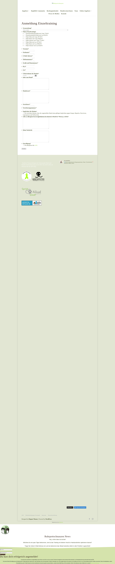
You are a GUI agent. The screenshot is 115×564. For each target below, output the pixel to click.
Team (76, 11)
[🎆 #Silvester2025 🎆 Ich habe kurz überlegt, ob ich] (63, 503)
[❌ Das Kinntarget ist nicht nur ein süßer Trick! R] (63, 325)
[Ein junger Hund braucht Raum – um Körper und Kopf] (63, 492)
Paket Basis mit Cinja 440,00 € (34, 38)
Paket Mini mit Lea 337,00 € (33, 42)
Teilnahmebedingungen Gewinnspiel (32, 515)
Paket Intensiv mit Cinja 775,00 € (35, 40)
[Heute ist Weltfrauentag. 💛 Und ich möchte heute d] (89, 487)
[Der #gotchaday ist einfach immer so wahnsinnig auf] (72, 503)
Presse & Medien (54, 13)
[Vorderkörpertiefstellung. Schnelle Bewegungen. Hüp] (81, 492)
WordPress (48, 519)
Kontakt (63, 13)
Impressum (44, 515)
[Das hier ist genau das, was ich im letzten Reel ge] (63, 487)
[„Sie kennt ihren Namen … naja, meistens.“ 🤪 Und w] (81, 498)
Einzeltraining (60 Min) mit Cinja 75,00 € (37, 33)
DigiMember (61, 522)
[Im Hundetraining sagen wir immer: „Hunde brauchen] (72, 492)
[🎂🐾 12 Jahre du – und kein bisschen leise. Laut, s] (63, 498)
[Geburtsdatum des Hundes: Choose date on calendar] (36, 76)
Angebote (25, 11)
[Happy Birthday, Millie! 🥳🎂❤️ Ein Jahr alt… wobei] (72, 167)
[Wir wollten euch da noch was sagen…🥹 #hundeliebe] (81, 503)
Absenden (24, 148)
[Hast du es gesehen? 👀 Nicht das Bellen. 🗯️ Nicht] (89, 492)
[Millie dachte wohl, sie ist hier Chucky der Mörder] (89, 167)
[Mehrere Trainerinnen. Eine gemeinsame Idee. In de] (81, 167)
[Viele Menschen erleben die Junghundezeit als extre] (72, 498)
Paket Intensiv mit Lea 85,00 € (34, 45)
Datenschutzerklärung (52, 515)
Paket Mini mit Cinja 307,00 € (34, 37)
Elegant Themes (33, 519)
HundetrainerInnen (66, 11)
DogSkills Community (38, 11)
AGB (35, 145)
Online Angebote (85, 11)
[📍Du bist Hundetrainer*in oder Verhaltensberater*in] (89, 503)
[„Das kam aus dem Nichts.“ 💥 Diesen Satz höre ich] (81, 487)
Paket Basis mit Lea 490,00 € (34, 44)
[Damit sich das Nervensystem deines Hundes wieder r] (89, 498)
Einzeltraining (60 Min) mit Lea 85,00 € (37, 35)
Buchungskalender (52, 11)
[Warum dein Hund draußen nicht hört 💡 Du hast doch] (72, 487)
